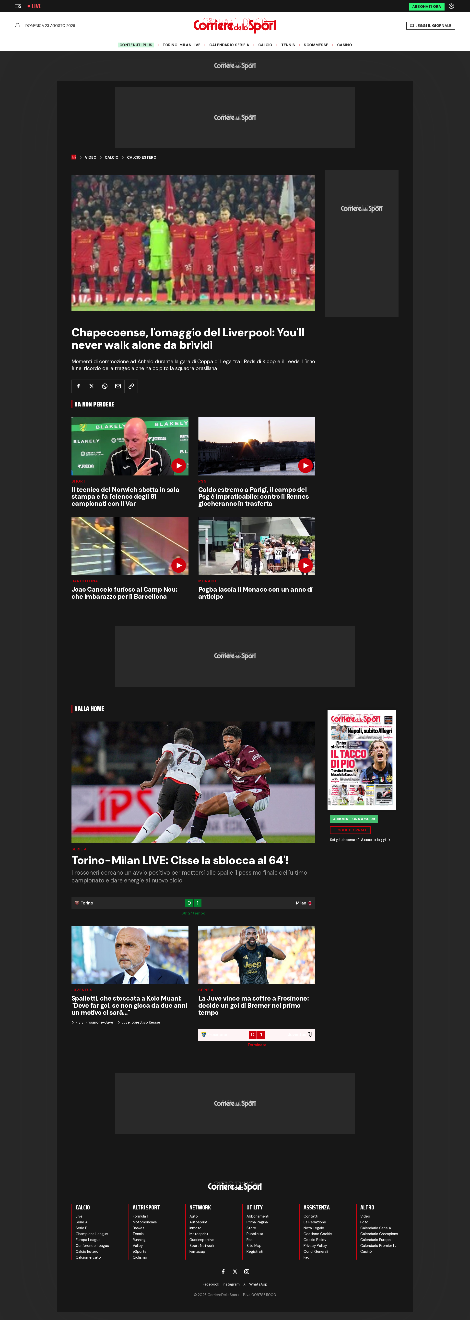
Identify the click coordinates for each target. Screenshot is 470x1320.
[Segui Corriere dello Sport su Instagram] (247, 1272)
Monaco (207, 581)
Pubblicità (255, 1233)
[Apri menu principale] (18, 6)
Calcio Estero (141, 157)
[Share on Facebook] (78, 386)
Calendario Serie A (229, 45)
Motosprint (198, 1233)
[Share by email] (117, 386)
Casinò (344, 45)
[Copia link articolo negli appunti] (131, 386)
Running (139, 1239)
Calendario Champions (379, 1233)
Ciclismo (140, 1257)
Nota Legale (314, 1228)
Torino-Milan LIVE (181, 45)
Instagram (231, 1284)
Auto (193, 1216)
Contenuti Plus (135, 45)
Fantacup (197, 1251)
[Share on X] (91, 386)
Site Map (254, 1245)
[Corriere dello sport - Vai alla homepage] (235, 26)
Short (78, 481)
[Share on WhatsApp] (104, 386)
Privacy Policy (315, 1245)
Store (251, 1228)
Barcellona (84, 581)
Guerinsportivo (201, 1239)
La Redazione (315, 1222)
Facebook (211, 1284)
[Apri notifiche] (18, 26)
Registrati (255, 1251)
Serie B (81, 1228)
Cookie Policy (315, 1239)
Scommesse (316, 45)
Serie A (79, 849)
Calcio (265, 45)
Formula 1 (140, 1216)
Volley (138, 1245)
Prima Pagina (257, 1222)
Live (36, 6)
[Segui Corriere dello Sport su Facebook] (223, 1272)
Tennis (288, 45)
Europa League (88, 1239)
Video (90, 157)
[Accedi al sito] (451, 6)
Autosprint (198, 1222)
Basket (138, 1228)
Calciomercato (88, 1257)
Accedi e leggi (373, 839)
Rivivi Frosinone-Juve (94, 1022)
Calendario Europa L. (377, 1239)
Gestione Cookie (318, 1233)
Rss (250, 1239)
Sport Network (201, 1245)
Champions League (92, 1233)
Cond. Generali (316, 1251)
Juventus (82, 990)
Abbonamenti (258, 1216)
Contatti (311, 1216)
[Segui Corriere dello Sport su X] (235, 1272)
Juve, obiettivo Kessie (140, 1022)
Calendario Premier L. (378, 1245)
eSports (139, 1251)
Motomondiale (145, 1222)
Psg (202, 481)
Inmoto (195, 1228)
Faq (306, 1257)
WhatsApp (258, 1284)
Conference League (92, 1245)
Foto (364, 1222)
